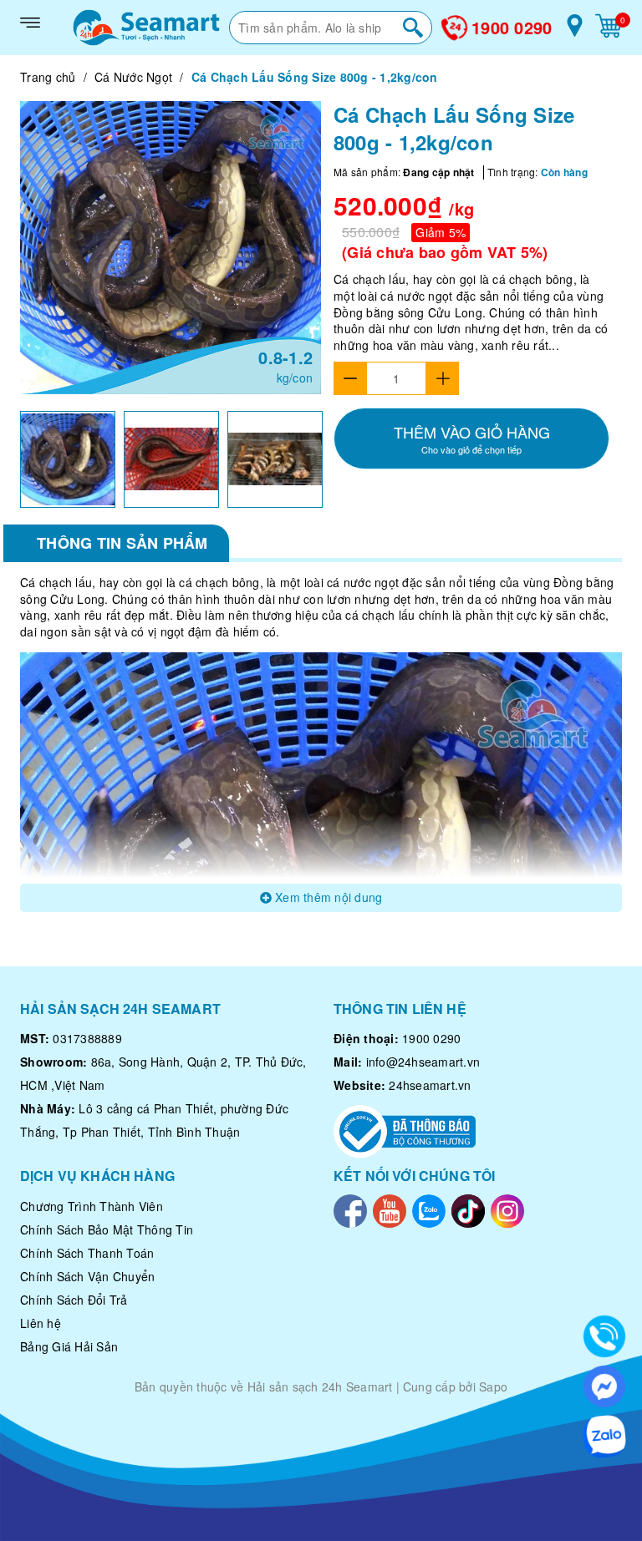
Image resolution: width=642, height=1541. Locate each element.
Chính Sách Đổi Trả (74, 1299)
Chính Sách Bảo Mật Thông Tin (106, 1229)
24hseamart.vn (430, 1085)
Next (337, 459)
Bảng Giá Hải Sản (69, 1346)
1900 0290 (511, 27)
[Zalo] (429, 1208)
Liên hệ (40, 1323)
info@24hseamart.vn (423, 1061)
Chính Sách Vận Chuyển (87, 1276)
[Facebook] (350, 1208)
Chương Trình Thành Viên (91, 1206)
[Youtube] (389, 1208)
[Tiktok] (468, 1208)
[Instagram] (507, 1208)
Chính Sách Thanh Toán (87, 1252)
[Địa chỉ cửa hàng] (574, 31)
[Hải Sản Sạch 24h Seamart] (146, 27)
